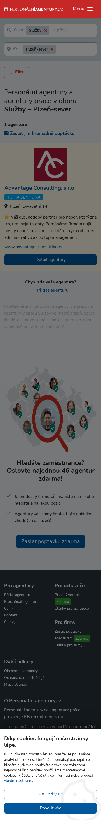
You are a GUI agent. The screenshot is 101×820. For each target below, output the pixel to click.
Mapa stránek (15, 684)
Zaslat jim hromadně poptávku (42, 133)
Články (9, 621)
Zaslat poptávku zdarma (50, 541)
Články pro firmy (68, 645)
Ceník (8, 608)
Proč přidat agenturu (21, 601)
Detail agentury (51, 260)
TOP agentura (24, 197)
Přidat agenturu (52, 290)
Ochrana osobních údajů (24, 677)
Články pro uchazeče (72, 608)
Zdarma (62, 601)
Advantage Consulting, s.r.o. (40, 187)
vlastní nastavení (18, 780)
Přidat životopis (68, 594)
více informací (58, 775)
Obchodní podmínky (21, 670)
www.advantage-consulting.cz (33, 247)
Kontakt (10, 615)
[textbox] (54, 30)
